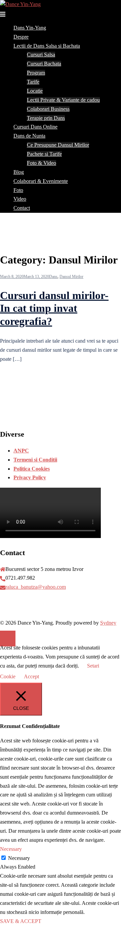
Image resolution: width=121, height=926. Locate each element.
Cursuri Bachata (44, 63)
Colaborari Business (48, 109)
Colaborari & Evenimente (40, 181)
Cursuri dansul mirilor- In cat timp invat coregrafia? (54, 308)
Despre (21, 37)
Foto (18, 190)
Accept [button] (31, 676)
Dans (53, 276)
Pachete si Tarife (44, 154)
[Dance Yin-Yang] (20, 4)
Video (19, 199)
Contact (21, 208)
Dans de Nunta (29, 136)
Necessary (19, 858)
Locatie (35, 91)
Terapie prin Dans (46, 118)
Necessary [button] (11, 849)
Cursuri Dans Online (35, 127)
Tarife (33, 82)
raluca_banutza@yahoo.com (35, 587)
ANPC (21, 450)
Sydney (108, 623)
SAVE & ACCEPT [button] (20, 921)
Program (36, 73)
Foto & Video (41, 163)
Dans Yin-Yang (29, 28)
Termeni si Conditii (35, 459)
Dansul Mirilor (71, 276)
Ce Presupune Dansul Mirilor (58, 145)
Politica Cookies (31, 469)
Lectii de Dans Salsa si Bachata (46, 46)
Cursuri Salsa (41, 54)
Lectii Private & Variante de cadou (63, 100)
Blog (18, 172)
